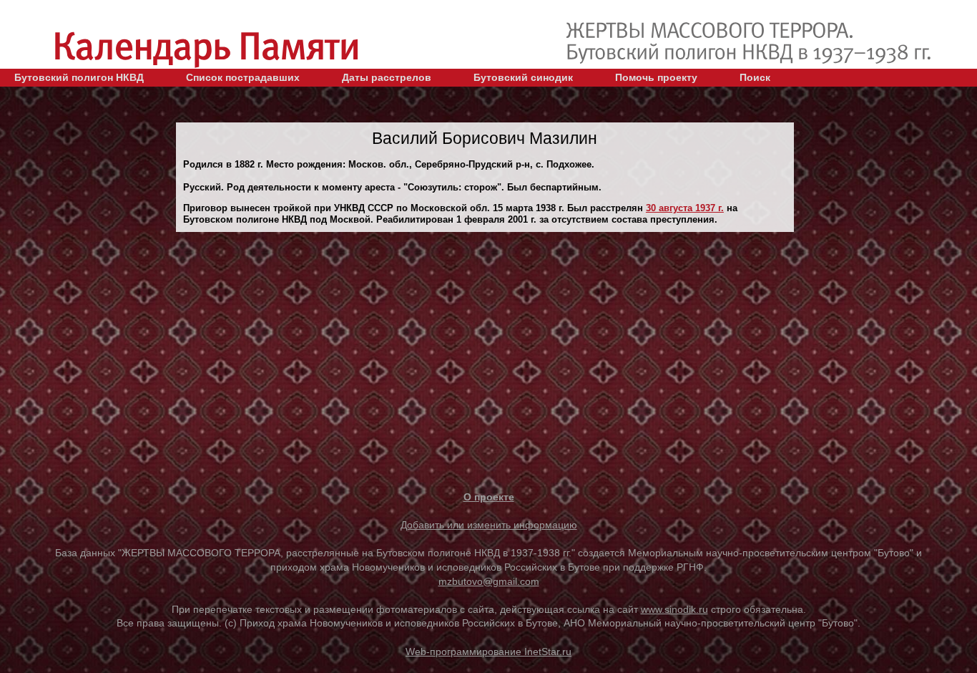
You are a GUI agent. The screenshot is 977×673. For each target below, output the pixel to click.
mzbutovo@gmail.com (488, 581)
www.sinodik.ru (674, 609)
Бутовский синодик (523, 77)
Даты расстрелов (386, 77)
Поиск (755, 77)
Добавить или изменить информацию (489, 525)
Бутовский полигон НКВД (79, 77)
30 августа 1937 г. (685, 208)
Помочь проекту (656, 77)
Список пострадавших (243, 77)
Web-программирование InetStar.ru (488, 651)
